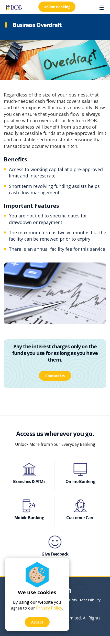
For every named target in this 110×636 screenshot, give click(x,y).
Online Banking (80, 481)
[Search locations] (29, 469)
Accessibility (90, 600)
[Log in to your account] (80, 469)
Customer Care (80, 517)
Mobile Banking (29, 517)
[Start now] (29, 506)
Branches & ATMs (29, 481)
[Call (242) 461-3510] (80, 506)
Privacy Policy (49, 608)
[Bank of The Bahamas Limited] (14, 7)
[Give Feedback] (55, 542)
